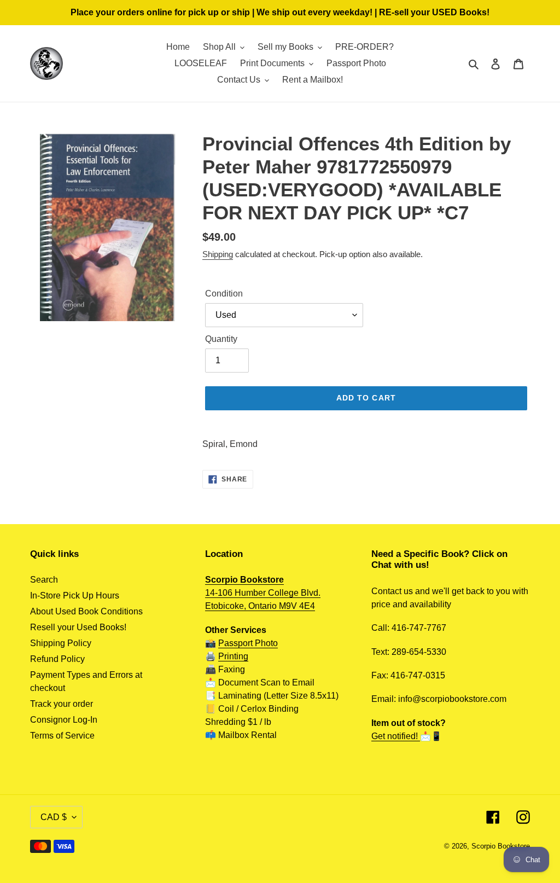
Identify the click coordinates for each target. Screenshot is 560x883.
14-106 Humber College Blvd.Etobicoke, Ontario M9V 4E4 (262, 593)
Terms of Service (62, 735)
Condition (224, 293)
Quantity (221, 339)
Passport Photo (248, 643)
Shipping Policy (60, 643)
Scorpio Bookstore (500, 846)
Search (44, 579)
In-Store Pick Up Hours (74, 595)
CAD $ (53, 817)
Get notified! (395, 736)
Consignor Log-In (63, 719)
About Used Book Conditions (86, 611)
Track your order (61, 703)
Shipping (217, 254)
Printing (233, 656)
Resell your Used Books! (78, 627)
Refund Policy (57, 659)
